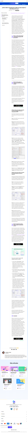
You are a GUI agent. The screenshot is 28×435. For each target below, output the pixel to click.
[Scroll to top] (26, 433)
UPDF (2, 1)
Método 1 (3, 20)
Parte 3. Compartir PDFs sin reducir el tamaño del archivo (5, 23)
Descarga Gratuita (18, 105)
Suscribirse (10, 427)
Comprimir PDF (12, 374)
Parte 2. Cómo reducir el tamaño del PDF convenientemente (5, 18)
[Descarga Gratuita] (18, 106)
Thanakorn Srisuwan (4, 376)
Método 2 (3, 21)
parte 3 (16, 66)
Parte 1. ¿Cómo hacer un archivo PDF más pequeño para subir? (5, 15)
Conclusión (3, 25)
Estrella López (10, 10)
